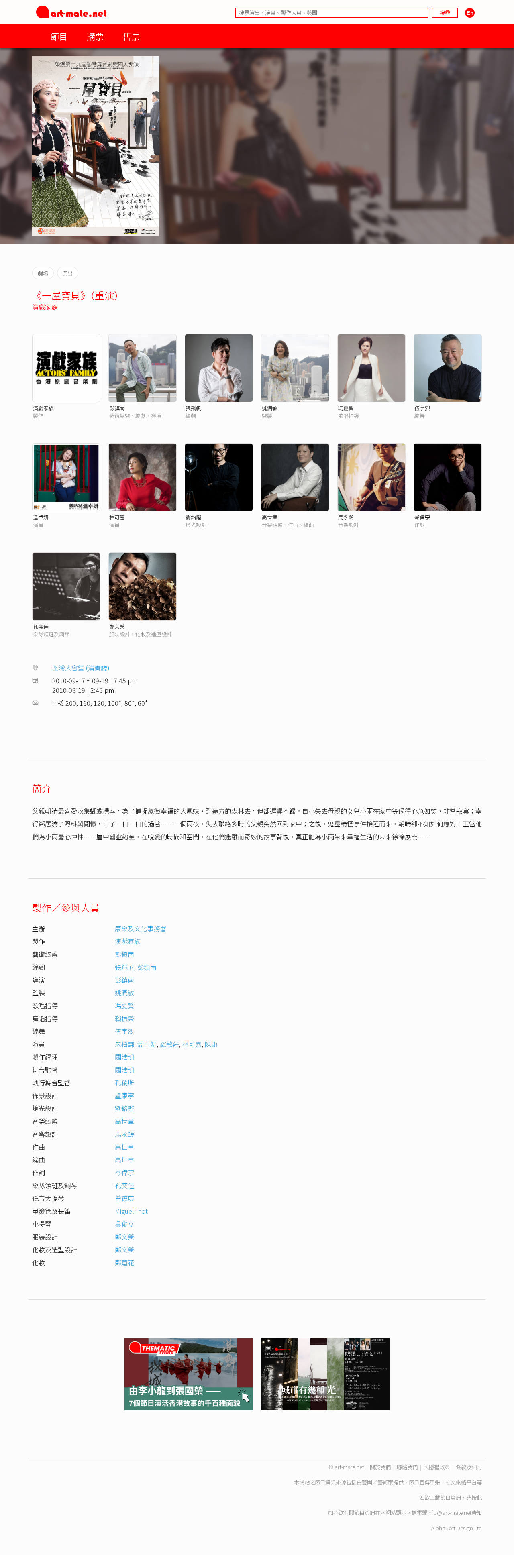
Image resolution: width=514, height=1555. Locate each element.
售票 (131, 36)
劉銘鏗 (193, 517)
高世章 (269, 517)
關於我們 (380, 1467)
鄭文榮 (117, 626)
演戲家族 (45, 306)
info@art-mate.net (449, 1512)
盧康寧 (124, 1095)
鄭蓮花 (124, 1262)
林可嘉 (117, 517)
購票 (95, 36)
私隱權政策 (437, 1467)
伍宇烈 (422, 408)
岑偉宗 (422, 517)
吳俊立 (124, 1224)
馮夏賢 (346, 408)
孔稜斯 (124, 1082)
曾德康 (124, 1198)
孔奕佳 (41, 626)
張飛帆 (193, 408)
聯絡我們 (407, 1467)
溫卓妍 (41, 517)
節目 (59, 36)
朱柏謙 (124, 1044)
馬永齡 (346, 517)
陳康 (211, 1044)
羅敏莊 (169, 1044)
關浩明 (124, 1057)
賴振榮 (124, 1018)
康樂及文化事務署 (140, 928)
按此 (476, 1497)
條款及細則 (469, 1467)
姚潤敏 (269, 408)
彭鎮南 (117, 408)
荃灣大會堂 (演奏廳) (81, 667)
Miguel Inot (131, 1211)
